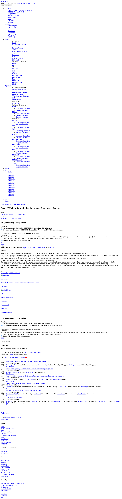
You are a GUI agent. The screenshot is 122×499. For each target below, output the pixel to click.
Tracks (7, 39)
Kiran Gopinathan (11, 365)
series (10, 204)
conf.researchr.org (9, 417)
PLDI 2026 (11, 177)
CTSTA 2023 (5, 466)
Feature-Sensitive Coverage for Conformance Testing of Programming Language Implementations (35, 376)
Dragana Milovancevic (12, 372)
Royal (24, 247)
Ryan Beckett (37, 394)
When (2, 246)
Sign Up (3, 497)
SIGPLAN (15, 60)
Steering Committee (22, 117)
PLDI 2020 (11, 187)
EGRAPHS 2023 (6, 469)
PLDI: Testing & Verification (36, 247)
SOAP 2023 (4, 476)
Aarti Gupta (21, 214)
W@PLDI (15, 56)
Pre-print (11, 366)
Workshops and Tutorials (19, 51)
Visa (9, 19)
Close (2, 244)
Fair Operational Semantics (14, 398)
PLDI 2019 (11, 189)
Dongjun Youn (29, 379)
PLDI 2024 (11, 180)
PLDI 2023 (4, 204)
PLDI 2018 (11, 191)
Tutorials (14, 50)
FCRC (14, 43)
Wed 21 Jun (12, 38)
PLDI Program (12, 25)
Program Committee (22, 110)
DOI (2, 271)
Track (2, 217)
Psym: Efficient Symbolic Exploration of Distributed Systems (25, 383)
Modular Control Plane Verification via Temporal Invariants (23, 390)
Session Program (6, 341)
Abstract (3, 250)
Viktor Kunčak (28, 372)
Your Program (12, 27)
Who (2, 212)
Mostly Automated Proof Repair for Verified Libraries (28, 361)
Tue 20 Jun (11, 36)
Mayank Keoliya (43, 365)
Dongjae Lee (9, 401)
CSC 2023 (4, 464)
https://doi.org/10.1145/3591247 (10, 273)
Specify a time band (24, 240)
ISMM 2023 (4, 451)
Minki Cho (33, 401)
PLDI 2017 (11, 192)
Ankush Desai (13, 214)
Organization (8, 86)
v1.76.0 (18, 417)
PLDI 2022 (11, 184)
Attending (8, 8)
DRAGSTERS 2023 (7, 467)
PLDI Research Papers (19, 44)
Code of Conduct (13, 15)
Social (14, 46)
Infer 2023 (4, 471)
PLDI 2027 (11, 175)
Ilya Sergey (72, 365)
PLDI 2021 (11, 185)
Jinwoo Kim (57, 401)
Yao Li (52, 247)
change (29, 348)
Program (7, 24)
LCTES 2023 (5, 453)
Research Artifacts (17, 48)
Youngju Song (102, 401)
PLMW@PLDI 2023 (7, 474)
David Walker (82, 394)
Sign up (7, 201)
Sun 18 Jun (11, 32)
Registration (12, 13)
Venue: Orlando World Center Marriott (20, 10)
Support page (4, 419)
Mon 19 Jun (12, 34)
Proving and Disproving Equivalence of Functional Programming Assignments (29, 369)
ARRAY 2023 (5, 460)
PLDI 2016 (11, 194)
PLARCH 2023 (5, 472)
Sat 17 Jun (11, 31)
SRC (13, 53)
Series (10, 172)
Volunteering (16, 55)
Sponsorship (12, 17)
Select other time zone (56, 230)
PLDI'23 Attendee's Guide (16, 12)
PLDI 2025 (11, 179)
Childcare (11, 22)
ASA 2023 (4, 462)
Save (2, 242)
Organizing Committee (19, 89)
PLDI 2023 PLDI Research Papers (11, 218)
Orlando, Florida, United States (26, 3)
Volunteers (11, 20)
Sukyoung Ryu (57, 379)
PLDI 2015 (11, 196)
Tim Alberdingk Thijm (12, 394)
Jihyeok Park (9, 379)
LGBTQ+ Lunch (17, 58)
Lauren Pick (4, 214)
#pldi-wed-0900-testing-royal (14, 357)
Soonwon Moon (82, 401)
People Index (16, 103)
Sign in (7, 199)
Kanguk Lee (43, 379)
